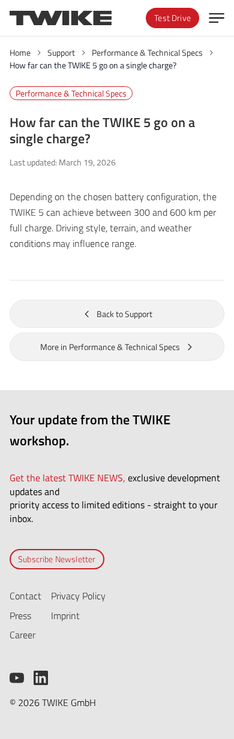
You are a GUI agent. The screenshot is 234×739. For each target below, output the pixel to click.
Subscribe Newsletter (57, 559)
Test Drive (172, 17)
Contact (25, 596)
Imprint (65, 615)
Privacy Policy (78, 596)
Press (20, 615)
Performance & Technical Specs (71, 93)
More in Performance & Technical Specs (110, 346)
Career (22, 635)
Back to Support (124, 313)
